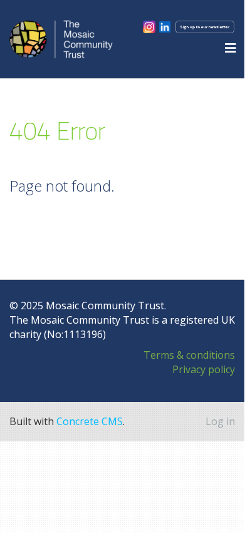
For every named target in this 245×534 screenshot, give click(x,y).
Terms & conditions (189, 355)
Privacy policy (203, 369)
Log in (220, 421)
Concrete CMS (89, 421)
